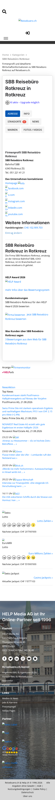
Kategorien (18, 54)
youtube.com (15, 214)
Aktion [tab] (11, 387)
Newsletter (7, 680)
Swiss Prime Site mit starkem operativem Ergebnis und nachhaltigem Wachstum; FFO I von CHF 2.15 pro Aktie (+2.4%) (27, 411)
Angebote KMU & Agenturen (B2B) (19, 672)
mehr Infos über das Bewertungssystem (27, 290)
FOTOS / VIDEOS (33, 129)
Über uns (27, 796)
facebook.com (15, 188)
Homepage (11, 183)
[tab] (5, 387)
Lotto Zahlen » (45, 521)
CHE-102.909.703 (33, 227)
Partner (6, 684)
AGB (39, 785)
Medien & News (10, 698)
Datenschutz (27, 792)
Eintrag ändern (13, 233)
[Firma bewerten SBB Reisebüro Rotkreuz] (15, 314)
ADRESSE (13, 113)
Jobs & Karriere (9, 702)
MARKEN (13, 129)
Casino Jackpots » (43, 577)
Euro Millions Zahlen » (41, 553)
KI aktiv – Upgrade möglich (24, 102)
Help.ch (25, 782)
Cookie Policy (39, 789)
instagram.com (16, 201)
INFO (27, 113)
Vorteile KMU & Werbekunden (17, 676)
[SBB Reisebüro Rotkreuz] (16, 281)
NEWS (35, 121)
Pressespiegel (9, 706)
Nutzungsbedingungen (19, 789)
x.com (11, 194)
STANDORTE (16, 121)
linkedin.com (14, 207)
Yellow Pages (8, 710)
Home (5, 54)
